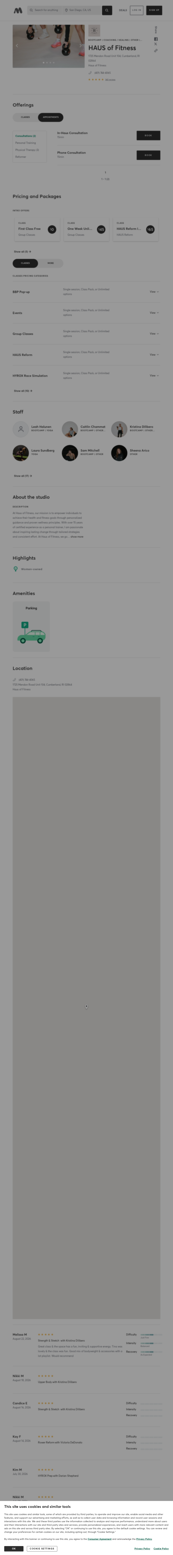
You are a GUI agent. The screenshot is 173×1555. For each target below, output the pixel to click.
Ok (14, 1549)
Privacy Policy (144, 1539)
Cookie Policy (161, 1549)
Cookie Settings (42, 1549)
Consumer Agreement (100, 1539)
